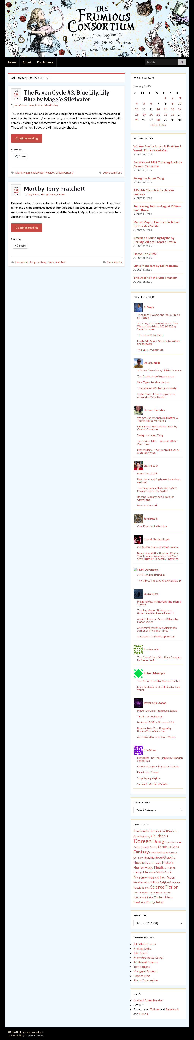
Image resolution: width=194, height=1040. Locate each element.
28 (158, 120)
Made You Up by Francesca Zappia (157, 710)
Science (146, 887)
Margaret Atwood (145, 971)
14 (158, 109)
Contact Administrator (148, 1000)
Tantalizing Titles (143, 897)
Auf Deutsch (169, 831)
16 (172, 109)
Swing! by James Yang (148, 178)
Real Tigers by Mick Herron (153, 382)
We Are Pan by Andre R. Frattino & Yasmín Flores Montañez (157, 419)
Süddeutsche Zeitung (159, 892)
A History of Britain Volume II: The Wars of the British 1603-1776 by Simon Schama (157, 326)
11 (136, 109)
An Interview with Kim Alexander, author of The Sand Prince (157, 629)
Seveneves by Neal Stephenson (156, 636)
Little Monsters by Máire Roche (155, 265)
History (168, 862)
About (26, 62)
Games (173, 852)
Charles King (141, 975)
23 (172, 114)
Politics (154, 882)
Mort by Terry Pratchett (54, 188)
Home (12, 62)
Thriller (158, 897)
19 (144, 114)
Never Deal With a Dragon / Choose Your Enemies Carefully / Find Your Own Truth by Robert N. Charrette (158, 555)
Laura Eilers (20, 105)
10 (179, 103)
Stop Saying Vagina (148, 778)
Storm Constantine (145, 980)
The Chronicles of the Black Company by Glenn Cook (159, 659)
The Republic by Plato (150, 335)
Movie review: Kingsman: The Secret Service (159, 603)
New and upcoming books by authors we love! (159, 481)
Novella (137, 882)
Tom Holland (141, 966)
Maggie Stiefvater (34, 172)
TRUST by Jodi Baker (149, 716)
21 (158, 114)
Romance (174, 882)
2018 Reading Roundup (151, 574)
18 (136, 114)
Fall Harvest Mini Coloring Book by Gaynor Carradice (157, 428)
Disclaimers (45, 62)
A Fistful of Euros (144, 944)
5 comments (114, 262)
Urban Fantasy (51, 105)
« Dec (153, 125)
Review (39, 105)
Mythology (153, 877)
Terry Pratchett (56, 262)
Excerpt (154, 847)
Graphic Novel (153, 857)
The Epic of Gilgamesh (150, 349)
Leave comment (112, 172)
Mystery (140, 877)
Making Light (142, 948)
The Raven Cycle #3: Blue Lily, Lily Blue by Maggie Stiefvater (66, 96)
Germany (138, 857)
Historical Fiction (152, 863)
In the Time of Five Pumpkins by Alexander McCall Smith (156, 395)
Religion (164, 882)
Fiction (164, 852)
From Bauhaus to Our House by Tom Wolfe (158, 688)
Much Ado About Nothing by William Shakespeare (158, 342)
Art (161, 831)
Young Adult (155, 902)
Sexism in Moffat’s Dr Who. (153, 784)
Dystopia (169, 842)
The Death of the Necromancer (155, 277)
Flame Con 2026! (145, 253)
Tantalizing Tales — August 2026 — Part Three (157, 442)
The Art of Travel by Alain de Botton (158, 681)
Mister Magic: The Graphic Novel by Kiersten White (158, 451)
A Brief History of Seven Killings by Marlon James (157, 620)
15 (165, 109)
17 (179, 109)
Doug (45, 194)
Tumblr (143, 1014)
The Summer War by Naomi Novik (156, 388)
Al (134, 831)
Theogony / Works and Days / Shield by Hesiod (158, 316)
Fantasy (52, 194)
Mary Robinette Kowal (148, 957)
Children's (159, 836)
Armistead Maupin (145, 962)
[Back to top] (185, 1031)
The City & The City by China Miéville (159, 580)
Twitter (155, 1009)
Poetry (145, 882)
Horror (138, 867)
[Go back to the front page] (97, 28)
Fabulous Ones (168, 847)
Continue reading (27, 138)
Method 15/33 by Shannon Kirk (155, 722)
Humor (171, 867)
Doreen (142, 841)
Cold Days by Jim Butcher (152, 526)
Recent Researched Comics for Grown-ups (155, 498)
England (145, 847)
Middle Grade (163, 872)
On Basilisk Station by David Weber (158, 547)
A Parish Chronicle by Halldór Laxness (159, 370)
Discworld (21, 262)
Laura (31, 105)
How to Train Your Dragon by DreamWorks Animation (154, 730)
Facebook (172, 1009)
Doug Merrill (33, 194)
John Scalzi (140, 953)
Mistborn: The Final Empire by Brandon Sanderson (160, 759)
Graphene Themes (34, 1035)
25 (136, 120)
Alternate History (148, 831)
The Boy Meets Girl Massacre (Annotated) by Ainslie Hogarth (155, 612)
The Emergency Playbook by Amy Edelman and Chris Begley (157, 489)
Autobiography (141, 836)
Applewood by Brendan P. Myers (156, 736)
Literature (149, 872)
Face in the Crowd (148, 772)
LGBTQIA (138, 872)
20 (151, 114)
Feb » (162, 125)
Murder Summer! (147, 505)
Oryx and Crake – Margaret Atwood (158, 766)
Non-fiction (167, 877)
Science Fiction (164, 887)
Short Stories (140, 892)
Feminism (154, 852)
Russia (137, 887)
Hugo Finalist (155, 867)
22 (165, 114)
